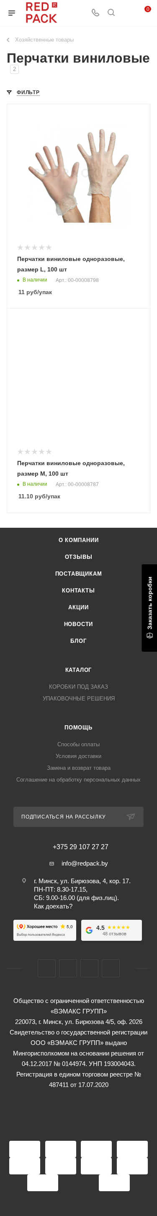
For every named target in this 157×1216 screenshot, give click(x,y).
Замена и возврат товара (79, 768)
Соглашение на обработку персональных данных (78, 779)
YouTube (89, 968)
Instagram (68, 968)
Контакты (78, 590)
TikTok (111, 968)
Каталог (78, 670)
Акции (78, 607)
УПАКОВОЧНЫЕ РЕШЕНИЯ (79, 698)
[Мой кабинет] (127, 13)
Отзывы (79, 557)
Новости (78, 624)
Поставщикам (78, 574)
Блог (78, 641)
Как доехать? (53, 906)
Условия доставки (78, 756)
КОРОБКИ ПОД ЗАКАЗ (78, 687)
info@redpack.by (85, 863)
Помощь (78, 727)
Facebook (47, 968)
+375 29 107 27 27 (80, 847)
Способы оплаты (78, 744)
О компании (79, 540)
